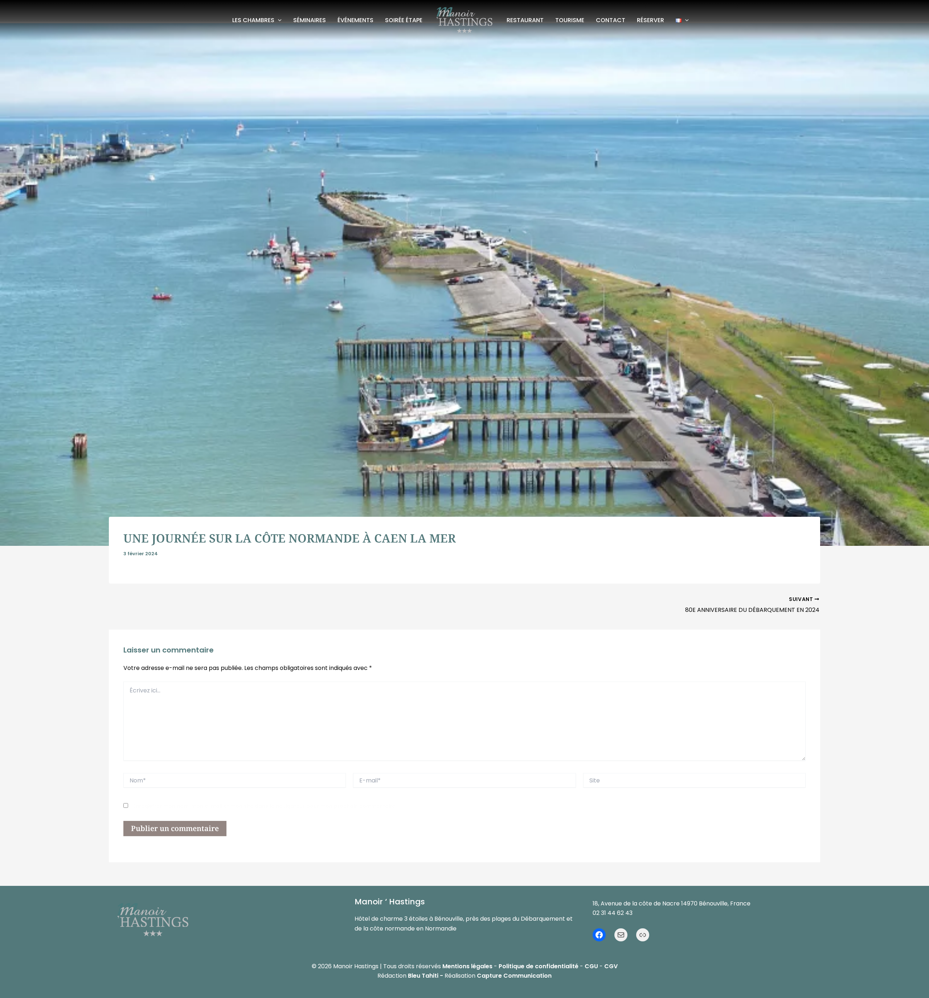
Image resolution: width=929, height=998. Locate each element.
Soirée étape (403, 20)
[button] (278, 20)
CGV (611, 966)
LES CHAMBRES (253, 20)
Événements (355, 20)
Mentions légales (467, 966)
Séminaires (309, 20)
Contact (610, 20)
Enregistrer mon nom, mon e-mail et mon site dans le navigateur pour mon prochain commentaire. (264, 806)
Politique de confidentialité (538, 966)
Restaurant (525, 20)
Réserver (650, 20)
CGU (591, 966)
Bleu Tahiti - (425, 976)
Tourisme (569, 20)
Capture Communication (514, 976)
